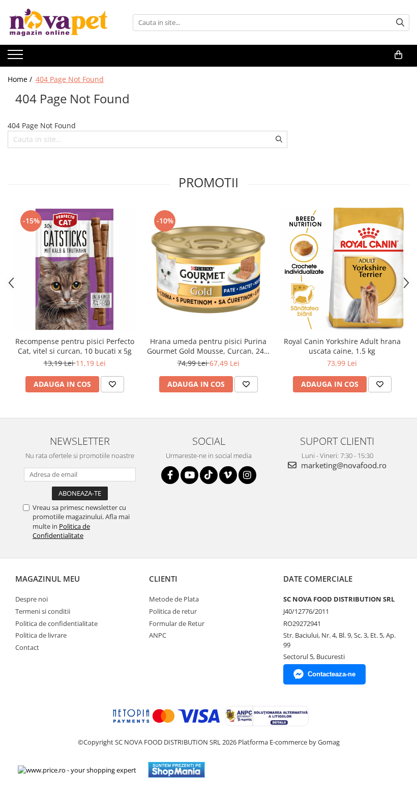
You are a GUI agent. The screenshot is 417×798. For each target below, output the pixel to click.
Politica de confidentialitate (56, 623)
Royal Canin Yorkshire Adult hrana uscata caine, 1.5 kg (342, 346)
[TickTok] (209, 475)
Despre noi (31, 599)
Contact (27, 647)
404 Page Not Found (70, 79)
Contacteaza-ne (331, 674)
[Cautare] (400, 22)
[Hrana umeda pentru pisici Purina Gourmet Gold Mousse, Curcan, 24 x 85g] (208, 269)
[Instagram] (247, 475)
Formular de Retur (176, 623)
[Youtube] (189, 475)
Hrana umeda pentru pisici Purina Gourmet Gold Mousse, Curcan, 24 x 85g (208, 346)
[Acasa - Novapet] (58, 22)
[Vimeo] (228, 475)
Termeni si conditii (42, 611)
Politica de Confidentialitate (61, 531)
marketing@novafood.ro (342, 465)
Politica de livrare (41, 635)
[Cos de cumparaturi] (398, 55)
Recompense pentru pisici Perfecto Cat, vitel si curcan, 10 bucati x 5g (74, 346)
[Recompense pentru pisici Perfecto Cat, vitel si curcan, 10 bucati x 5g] (74, 269)
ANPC (157, 635)
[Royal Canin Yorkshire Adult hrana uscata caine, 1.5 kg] (342, 269)
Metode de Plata (174, 599)
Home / (21, 79)
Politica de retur (173, 611)
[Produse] (16, 57)
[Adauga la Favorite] (112, 384)
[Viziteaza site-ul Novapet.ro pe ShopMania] (176, 770)
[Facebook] (170, 475)
